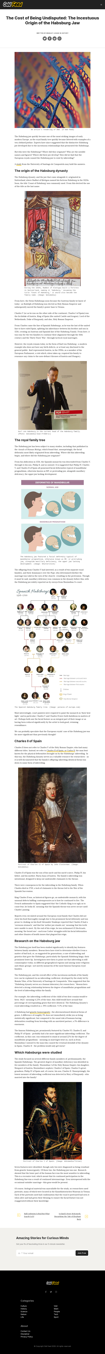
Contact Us (25, 1331)
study (18, 164)
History (65, 33)
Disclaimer (25, 1334)
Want (56, 1309)
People (57, 1311)
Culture (24, 1306)
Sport (56, 1317)
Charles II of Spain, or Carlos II (61, 750)
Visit (55, 1306)
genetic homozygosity (40, 1012)
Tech (56, 1314)
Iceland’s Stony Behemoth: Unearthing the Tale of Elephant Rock (67, 1216)
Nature (23, 1314)
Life (22, 1317)
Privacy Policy (27, 1337)
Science (24, 1311)
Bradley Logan (52, 33)
